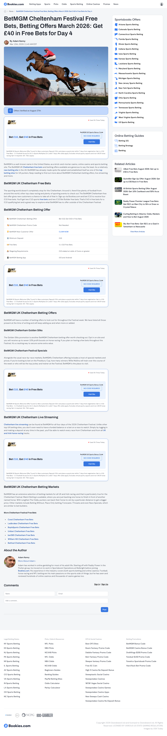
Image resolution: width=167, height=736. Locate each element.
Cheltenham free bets (32, 167)
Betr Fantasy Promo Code (96, 657)
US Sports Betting (126, 122)
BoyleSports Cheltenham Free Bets (23, 527)
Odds (64, 4)
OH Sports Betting (12, 692)
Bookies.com (23, 570)
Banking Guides (52, 674)
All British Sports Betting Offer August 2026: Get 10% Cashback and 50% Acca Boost (141, 191)
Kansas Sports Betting (128, 58)
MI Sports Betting (11, 661)
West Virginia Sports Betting (131, 117)
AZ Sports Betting (12, 670)
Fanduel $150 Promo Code (138, 657)
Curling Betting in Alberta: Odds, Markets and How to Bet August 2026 (141, 215)
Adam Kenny (19, 41)
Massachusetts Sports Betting (132, 73)
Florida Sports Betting (128, 39)
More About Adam (26, 561)
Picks (56, 4)
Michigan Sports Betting (129, 78)
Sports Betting (76, 4)
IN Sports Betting (11, 683)
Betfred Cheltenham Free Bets (21, 543)
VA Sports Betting (12, 679)
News (115, 4)
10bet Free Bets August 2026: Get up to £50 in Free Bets (141, 170)
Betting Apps (35, 4)
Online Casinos (93, 4)
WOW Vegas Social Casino (97, 683)
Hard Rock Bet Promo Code (138, 665)
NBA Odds (49, 661)
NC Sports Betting (12, 696)
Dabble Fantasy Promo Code (98, 652)
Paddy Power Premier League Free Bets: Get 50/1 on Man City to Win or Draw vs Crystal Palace (141, 204)
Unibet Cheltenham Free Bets (21, 531)
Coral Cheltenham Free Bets (20, 519)
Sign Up (104, 584)
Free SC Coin (91, 665)
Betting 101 (124, 140)
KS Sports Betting (11, 648)
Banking (122, 150)
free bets (44, 199)
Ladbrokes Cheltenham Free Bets (23, 523)
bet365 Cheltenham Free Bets (21, 535)
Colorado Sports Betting (129, 29)
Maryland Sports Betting (129, 68)
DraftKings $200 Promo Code (139, 652)
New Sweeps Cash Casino (97, 696)
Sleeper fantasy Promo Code (98, 661)
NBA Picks (49, 648)
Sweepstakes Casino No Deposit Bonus (102, 701)
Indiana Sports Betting (128, 49)
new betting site (11, 170)
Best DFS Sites (91, 643)
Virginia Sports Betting (129, 112)
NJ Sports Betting (11, 652)
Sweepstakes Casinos (95, 679)
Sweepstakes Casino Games (98, 687)
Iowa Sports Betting (127, 54)
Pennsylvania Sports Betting (131, 102)
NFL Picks (49, 643)
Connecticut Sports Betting (131, 34)
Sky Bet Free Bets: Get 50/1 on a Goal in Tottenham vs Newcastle (141, 225)
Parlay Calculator (52, 687)
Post (104, 609)
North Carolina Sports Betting (132, 93)
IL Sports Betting (11, 665)
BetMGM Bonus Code (135, 643)
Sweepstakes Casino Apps (97, 692)
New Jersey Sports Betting (130, 83)
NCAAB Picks (51, 652)
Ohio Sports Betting (127, 98)
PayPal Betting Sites (53, 679)
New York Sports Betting (129, 88)
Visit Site (91, 142)
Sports (47, 4)
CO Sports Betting (12, 674)
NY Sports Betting (12, 643)
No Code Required (92, 136)
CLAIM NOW (64, 232)
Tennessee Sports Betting (130, 107)
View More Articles (137, 231)
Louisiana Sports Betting (129, 63)
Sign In (97, 584)
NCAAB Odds (51, 665)
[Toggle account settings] (161, 4)
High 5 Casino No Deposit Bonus (99, 670)
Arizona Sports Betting (129, 24)
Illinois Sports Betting (128, 44)
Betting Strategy (126, 145)
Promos (106, 4)
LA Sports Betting (12, 687)
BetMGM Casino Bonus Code (139, 648)
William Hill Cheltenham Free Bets (23, 539)
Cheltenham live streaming (16, 424)
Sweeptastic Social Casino (97, 674)
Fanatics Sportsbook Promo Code (141, 661)
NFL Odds (49, 657)
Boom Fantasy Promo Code (97, 648)
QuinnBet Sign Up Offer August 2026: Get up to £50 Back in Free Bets (141, 180)
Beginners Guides (52, 670)
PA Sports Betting (11, 657)
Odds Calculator (52, 683)
